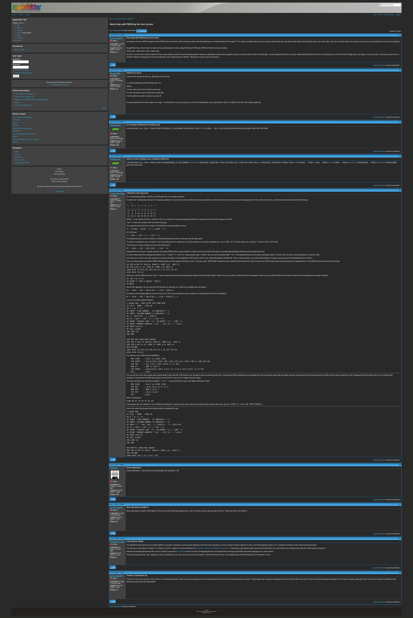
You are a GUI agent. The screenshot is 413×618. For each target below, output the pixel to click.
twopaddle (115, 73)
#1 (400, 35)
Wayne (15, 136)
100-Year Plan (389, 14)
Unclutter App (64, 85)
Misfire (19, 33)
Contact (398, 14)
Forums (20, 14)
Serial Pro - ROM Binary (23, 105)
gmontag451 (116, 38)
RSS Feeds (18, 157)
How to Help (59, 191)
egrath (15, 142)
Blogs (16, 151)
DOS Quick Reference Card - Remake (26, 139)
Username (17, 59)
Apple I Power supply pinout (24, 96)
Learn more (17, 40)
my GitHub (181, 551)
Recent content (20, 49)
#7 (400, 504)
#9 (400, 573)
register (119, 30)
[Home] (26, 11)
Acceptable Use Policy (22, 162)
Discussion (121, 19)
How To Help (378, 14)
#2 (400, 70)
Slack (19, 35)
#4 (400, 156)
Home (14, 14)
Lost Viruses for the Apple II (24, 94)
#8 (400, 538)
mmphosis (115, 125)
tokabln (114, 468)
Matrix (19, 28)
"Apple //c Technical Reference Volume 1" (214, 548)
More (104, 108)
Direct (53, 85)
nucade (15, 125)
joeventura (16, 131)
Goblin (17, 102)
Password (17, 64)
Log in (111, 30)
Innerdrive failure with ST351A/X (24, 134)
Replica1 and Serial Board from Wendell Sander (31, 99)
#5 (400, 190)
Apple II (130, 19)
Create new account (22, 70)
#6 (400, 465)
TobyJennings (117, 193)
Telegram (20, 38)
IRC (18, 25)
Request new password (23, 73)
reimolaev (16, 120)
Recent (27, 14)
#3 (400, 122)
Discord (19, 30)
